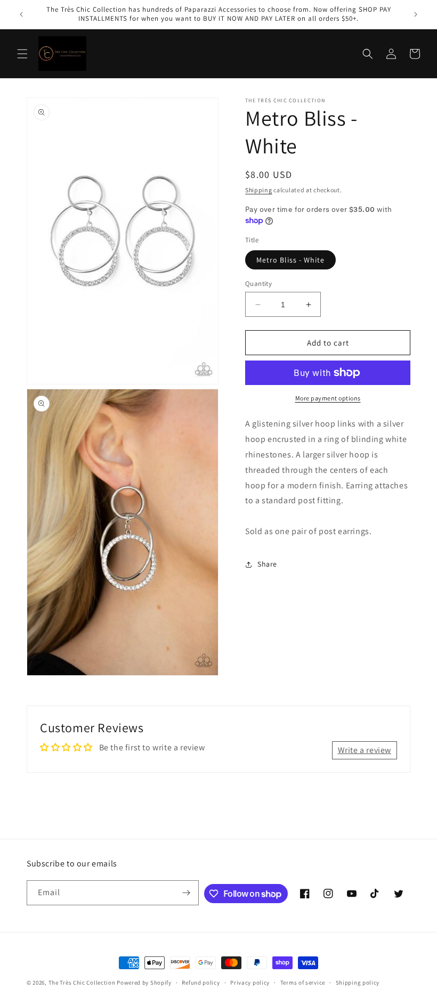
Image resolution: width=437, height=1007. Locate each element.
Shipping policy (358, 982)
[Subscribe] (186, 892)
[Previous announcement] (21, 14)
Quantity (258, 283)
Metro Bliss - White (290, 260)
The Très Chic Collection (82, 982)
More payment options (328, 398)
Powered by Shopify (144, 982)
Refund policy (201, 982)
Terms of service (302, 982)
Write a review (364, 750)
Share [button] (267, 564)
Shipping (258, 190)
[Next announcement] (415, 14)
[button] (22, 54)
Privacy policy (250, 982)
